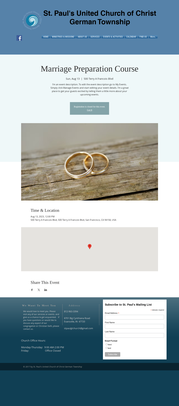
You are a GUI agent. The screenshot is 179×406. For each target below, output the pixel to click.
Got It (89, 110)
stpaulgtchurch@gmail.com (78, 328)
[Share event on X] (38, 290)
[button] (63, 36)
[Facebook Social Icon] (19, 38)
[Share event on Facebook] (32, 290)
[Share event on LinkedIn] (45, 290)
